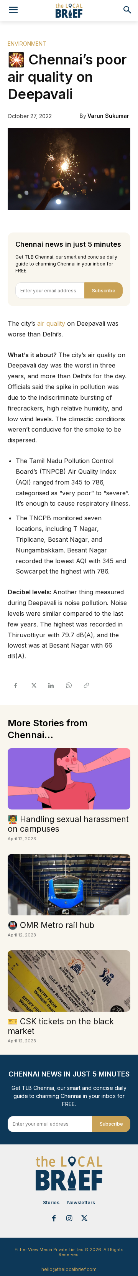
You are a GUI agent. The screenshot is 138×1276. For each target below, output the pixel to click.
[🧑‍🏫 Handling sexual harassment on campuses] (69, 778)
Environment (27, 43)
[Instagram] (69, 1219)
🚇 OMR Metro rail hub (51, 925)
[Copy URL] (86, 685)
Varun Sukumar (108, 115)
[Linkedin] (50, 685)
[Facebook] (15, 685)
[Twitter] (33, 685)
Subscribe (103, 290)
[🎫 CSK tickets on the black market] (69, 981)
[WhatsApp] (68, 685)
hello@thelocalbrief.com (69, 1269)
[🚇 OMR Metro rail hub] (69, 884)
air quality (51, 323)
